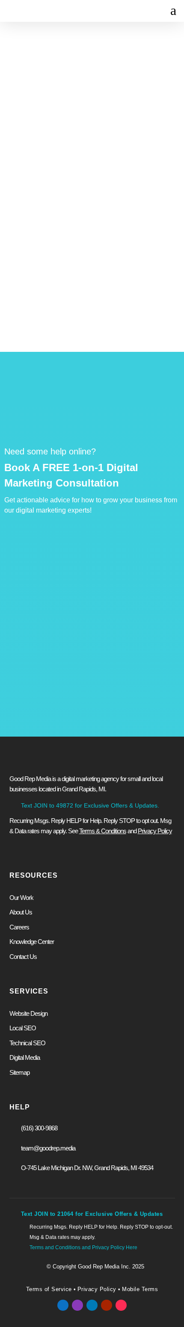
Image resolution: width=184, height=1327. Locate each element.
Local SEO (22, 1028)
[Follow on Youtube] (106, 1305)
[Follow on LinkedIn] (92, 1305)
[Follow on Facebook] (62, 1305)
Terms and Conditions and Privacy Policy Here (83, 1247)
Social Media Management (60, 816)
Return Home (52, 254)
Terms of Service (49, 1289)
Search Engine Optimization (62, 792)
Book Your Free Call (59, 925)
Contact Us (116, 254)
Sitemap (19, 1072)
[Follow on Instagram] (77, 1305)
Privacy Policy (96, 1289)
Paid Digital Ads (45, 779)
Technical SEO (27, 1043)
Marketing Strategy (49, 830)
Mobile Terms (139, 1289)
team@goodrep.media (48, 1148)
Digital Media (24, 1057)
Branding (35, 844)
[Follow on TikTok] (121, 1305)
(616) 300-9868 (39, 1128)
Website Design (45, 765)
